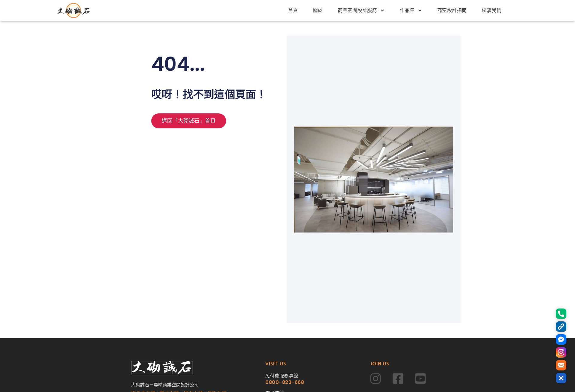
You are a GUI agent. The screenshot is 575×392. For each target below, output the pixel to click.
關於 (318, 10)
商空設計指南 (452, 10)
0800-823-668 (284, 382)
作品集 (407, 10)
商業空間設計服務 (357, 10)
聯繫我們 (491, 10)
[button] (561, 378)
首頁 (293, 10)
